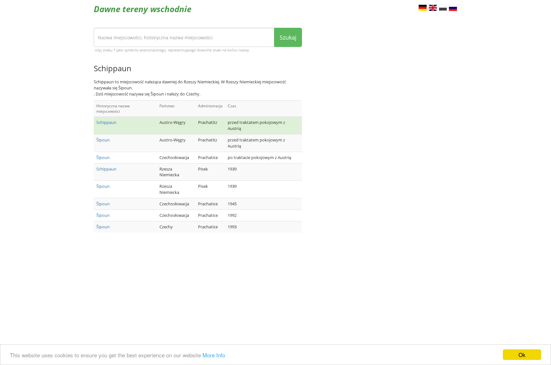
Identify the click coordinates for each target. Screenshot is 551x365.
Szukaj (288, 37)
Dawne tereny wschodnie (142, 9)
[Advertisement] (198, 288)
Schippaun (106, 122)
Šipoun (103, 140)
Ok (521, 355)
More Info (213, 355)
